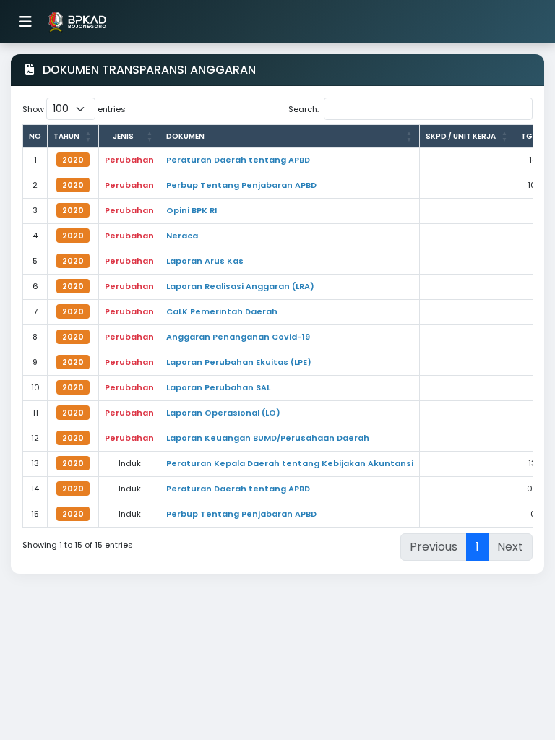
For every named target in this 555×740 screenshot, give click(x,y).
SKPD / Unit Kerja (461, 136)
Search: (303, 109)
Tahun (66, 136)
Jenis (123, 136)
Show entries (74, 109)
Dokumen (185, 136)
